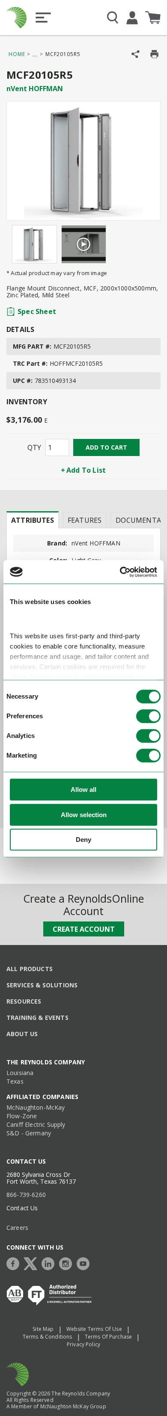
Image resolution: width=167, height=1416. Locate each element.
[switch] (148, 716)
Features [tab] (84, 520)
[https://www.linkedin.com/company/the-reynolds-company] (50, 1262)
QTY (34, 447)
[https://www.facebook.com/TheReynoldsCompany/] (15, 1262)
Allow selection (84, 814)
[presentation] (32, 519)
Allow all (83, 790)
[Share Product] (135, 54)
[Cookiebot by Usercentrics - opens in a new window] (120, 572)
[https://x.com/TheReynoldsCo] (32, 1262)
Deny (83, 840)
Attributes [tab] (32, 520)
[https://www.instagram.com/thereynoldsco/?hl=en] (67, 1262)
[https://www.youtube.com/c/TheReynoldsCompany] (85, 1262)
